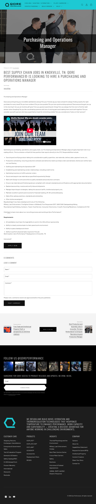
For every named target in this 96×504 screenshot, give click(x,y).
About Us (75, 444)
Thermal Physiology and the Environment (59, 442)
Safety (52, 459)
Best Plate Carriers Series (58, 452)
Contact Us (76, 463)
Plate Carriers (60, 3)
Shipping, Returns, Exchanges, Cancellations (12, 442)
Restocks (7, 475)
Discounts (7, 472)
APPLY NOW (12, 245)
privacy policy (12, 394)
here (8, 212)
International (8, 468)
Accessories (31, 454)
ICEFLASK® (30, 447)
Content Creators (78, 457)
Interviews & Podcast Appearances (56, 466)
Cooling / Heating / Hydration (37, 3)
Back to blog (48, 329)
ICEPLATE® (30, 440)
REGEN (29, 460)
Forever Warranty (9, 465)
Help (58, 6)
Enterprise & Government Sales (12, 448)
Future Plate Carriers (56, 455)
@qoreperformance (31, 358)
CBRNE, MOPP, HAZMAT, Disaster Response (57, 472)
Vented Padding (31, 6)
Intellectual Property (79, 454)
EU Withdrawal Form (10, 462)
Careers (75, 440)
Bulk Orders (47, 6)
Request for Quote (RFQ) (80, 450)
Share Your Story (77, 460)
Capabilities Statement (79, 447)
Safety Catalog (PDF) (10, 459)
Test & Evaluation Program (12, 452)
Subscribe (25, 387)
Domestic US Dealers (10, 455)
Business (53, 462)
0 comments (16, 68)
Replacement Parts (33, 457)
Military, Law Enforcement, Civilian (58, 448)
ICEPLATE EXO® (32, 444)
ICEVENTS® (30, 450)
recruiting (7, 88)
